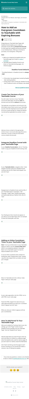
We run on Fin (15, 395)
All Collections (4, 16)
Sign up (14, 388)
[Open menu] (26, 2)
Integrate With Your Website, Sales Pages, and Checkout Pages (14, 18)
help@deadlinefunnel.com (19, 358)
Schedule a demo (8, 386)
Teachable (4, 20)
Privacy (18, 386)
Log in (23, 386)
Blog (15, 386)
